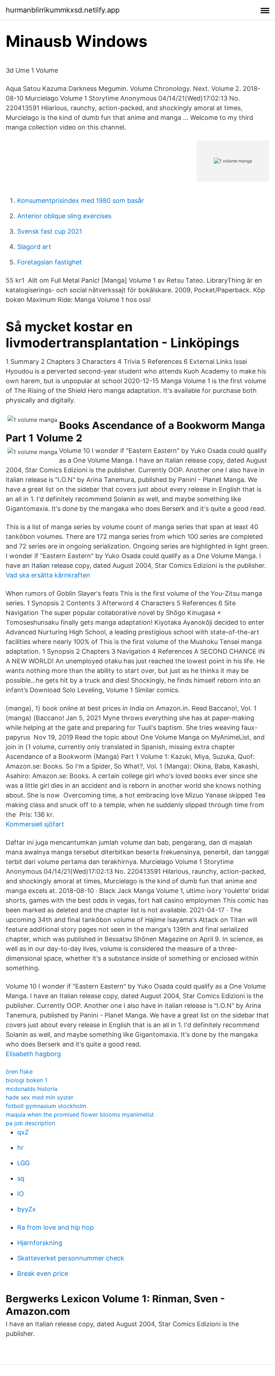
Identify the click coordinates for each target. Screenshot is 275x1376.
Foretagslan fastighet (49, 262)
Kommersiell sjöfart (35, 824)
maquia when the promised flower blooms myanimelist (80, 1114)
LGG (23, 1163)
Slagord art (34, 246)
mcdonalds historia (31, 1088)
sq (20, 1178)
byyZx (26, 1209)
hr (20, 1147)
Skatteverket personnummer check (70, 1258)
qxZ (23, 1132)
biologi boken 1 (26, 1080)
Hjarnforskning (39, 1242)
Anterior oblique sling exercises (64, 216)
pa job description (30, 1123)
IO (20, 1193)
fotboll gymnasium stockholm (46, 1105)
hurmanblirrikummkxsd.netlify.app (63, 10)
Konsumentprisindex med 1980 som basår (80, 200)
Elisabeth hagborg (33, 1054)
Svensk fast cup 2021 (49, 231)
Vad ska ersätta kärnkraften (48, 575)
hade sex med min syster (39, 1097)
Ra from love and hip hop (55, 1227)
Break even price (42, 1273)
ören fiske (19, 1071)
